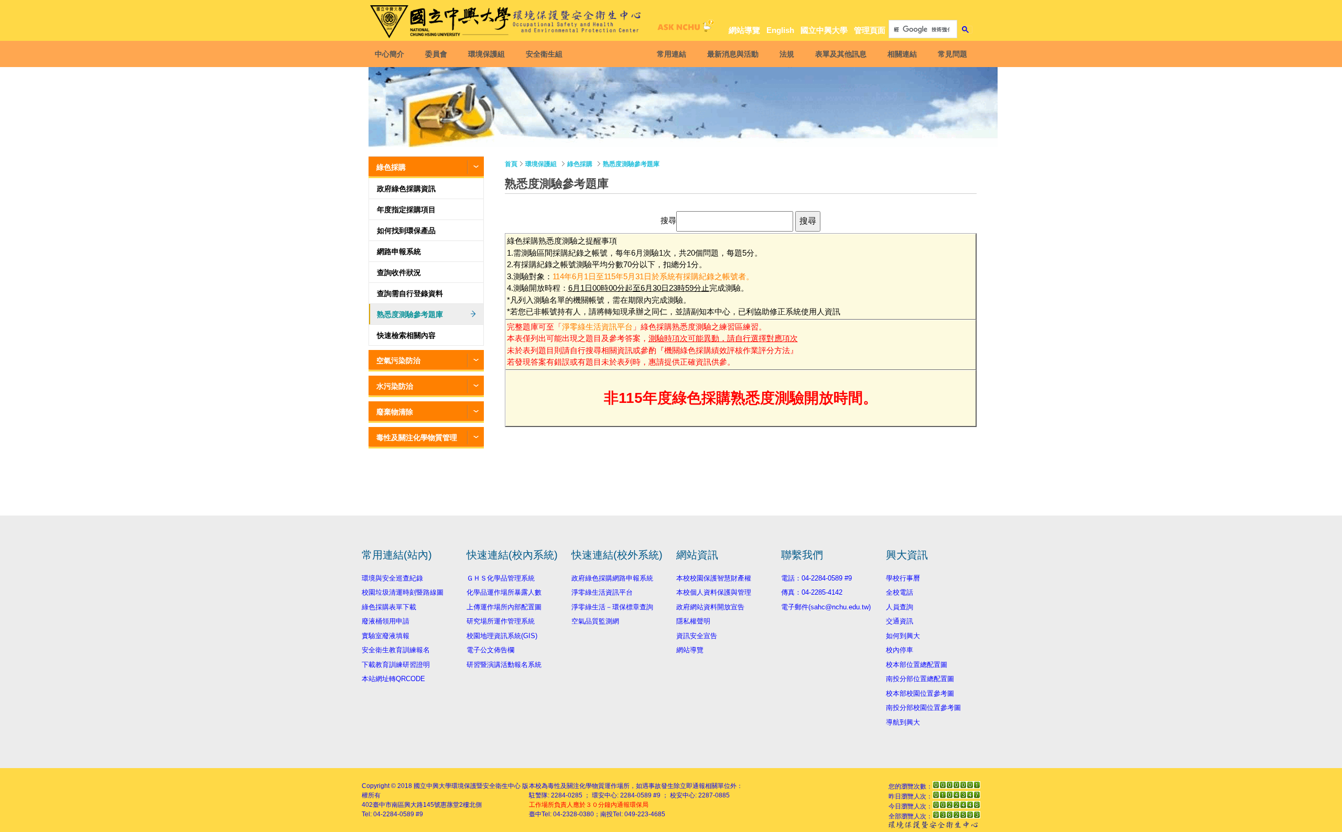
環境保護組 (486, 54)
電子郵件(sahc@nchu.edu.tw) (826, 607)
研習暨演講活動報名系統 (504, 665)
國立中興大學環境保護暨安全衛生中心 (467, 786)
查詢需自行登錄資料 (410, 293)
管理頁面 (869, 30)
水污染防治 (394, 386)
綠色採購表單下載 (389, 607)
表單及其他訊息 (841, 54)
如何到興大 (903, 636)
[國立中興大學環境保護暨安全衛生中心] (507, 21)
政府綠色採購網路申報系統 (612, 578)
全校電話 (899, 592)
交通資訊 (899, 621)
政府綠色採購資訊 (406, 188)
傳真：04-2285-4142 (811, 592)
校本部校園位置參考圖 (920, 693)
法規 (787, 54)
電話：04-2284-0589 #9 (816, 578)
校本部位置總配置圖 (916, 665)
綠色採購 (391, 167)
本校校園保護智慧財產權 (713, 578)
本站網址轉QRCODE (393, 679)
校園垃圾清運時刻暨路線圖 (402, 592)
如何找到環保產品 (406, 230)
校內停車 (899, 650)
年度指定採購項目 (406, 209)
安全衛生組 (544, 54)
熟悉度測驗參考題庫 (410, 314)
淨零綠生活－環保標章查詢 (612, 607)
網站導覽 (744, 30)
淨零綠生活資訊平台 (597, 326)
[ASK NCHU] (684, 28)
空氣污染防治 (398, 360)
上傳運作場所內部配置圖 (504, 607)
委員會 (436, 54)
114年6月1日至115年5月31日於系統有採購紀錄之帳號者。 (653, 276)
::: (964, 11)
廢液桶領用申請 (385, 621)
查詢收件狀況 (399, 272)
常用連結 (671, 54)
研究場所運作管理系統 (501, 621)
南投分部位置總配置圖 (920, 679)
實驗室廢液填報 (385, 636)
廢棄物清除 (394, 412)
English (780, 30)
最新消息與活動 (733, 54)
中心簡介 (389, 54)
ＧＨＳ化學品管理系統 (501, 578)
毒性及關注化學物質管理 (416, 437)
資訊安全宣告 (696, 636)
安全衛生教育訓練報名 (396, 650)
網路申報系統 (399, 251)
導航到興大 (903, 722)
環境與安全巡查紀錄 (392, 578)
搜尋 (668, 220)
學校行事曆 (903, 578)
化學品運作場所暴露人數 (504, 592)
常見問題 (952, 54)
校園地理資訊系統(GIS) (502, 636)
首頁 (511, 164)
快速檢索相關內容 (406, 335)
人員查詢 (899, 607)
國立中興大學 (824, 30)
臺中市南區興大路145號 (406, 804)
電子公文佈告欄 (490, 650)
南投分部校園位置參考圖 (923, 707)
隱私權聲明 (693, 621)
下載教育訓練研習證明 (396, 665)
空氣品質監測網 (595, 621)
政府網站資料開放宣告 (710, 607)
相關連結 (902, 54)
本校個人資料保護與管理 (713, 592)
